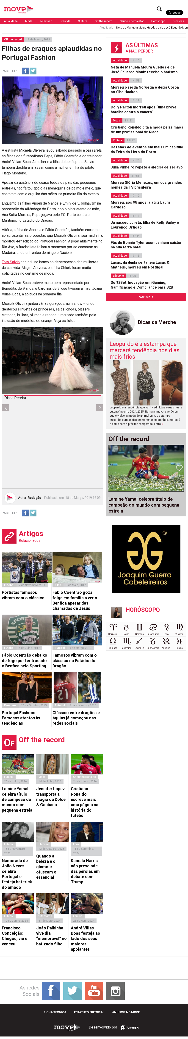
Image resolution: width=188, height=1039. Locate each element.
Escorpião (126, 648)
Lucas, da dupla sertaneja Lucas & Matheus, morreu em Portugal (140, 264)
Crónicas (178, 21)
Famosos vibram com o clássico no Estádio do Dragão (75, 660)
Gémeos (139, 634)
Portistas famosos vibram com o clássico (23, 595)
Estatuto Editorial (89, 1012)
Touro (126, 634)
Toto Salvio (11, 262)
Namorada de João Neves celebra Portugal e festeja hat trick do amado (17, 874)
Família (77, 916)
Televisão (46, 21)
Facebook (25, 71)
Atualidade (11, 21)
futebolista (45, 916)
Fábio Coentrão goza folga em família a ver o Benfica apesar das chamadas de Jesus (75, 600)
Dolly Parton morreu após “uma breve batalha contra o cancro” (144, 109)
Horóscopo (158, 21)
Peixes (179, 648)
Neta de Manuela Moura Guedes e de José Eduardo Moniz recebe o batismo (144, 69)
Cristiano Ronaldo (84, 777)
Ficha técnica (55, 1012)
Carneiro (112, 634)
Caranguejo (153, 634)
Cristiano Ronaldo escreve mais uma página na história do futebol (84, 802)
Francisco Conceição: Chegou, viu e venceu (14, 936)
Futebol (9, 585)
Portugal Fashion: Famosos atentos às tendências (21, 718)
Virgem (179, 634)
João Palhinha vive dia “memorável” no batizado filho (51, 936)
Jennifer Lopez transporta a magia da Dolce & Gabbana (51, 796)
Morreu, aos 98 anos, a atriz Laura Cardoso (140, 204)
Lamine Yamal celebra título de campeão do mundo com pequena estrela (17, 799)
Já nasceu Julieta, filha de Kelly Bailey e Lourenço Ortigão (145, 224)
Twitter (33, 71)
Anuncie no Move (126, 1012)
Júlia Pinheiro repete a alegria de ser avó (147, 167)
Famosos (10, 705)
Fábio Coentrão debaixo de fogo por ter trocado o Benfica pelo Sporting (24, 660)
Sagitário (139, 648)
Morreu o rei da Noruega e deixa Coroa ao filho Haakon (145, 89)
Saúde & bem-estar (132, 21)
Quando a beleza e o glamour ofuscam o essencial (46, 867)
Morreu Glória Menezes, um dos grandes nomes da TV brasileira (146, 184)
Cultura (82, 21)
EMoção (44, 844)
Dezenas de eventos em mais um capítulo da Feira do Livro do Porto (147, 149)
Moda (28, 21)
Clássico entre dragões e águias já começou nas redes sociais (76, 718)
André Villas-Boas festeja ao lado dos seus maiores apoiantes (85, 939)
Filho (58, 585)
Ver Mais (146, 297)
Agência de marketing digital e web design (129, 1027)
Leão (166, 634)
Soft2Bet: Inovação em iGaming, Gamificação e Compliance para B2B (142, 284)
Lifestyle (65, 21)
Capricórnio (153, 648)
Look (76, 844)
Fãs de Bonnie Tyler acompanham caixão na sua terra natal (146, 245)
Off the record (103, 21)
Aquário (166, 648)
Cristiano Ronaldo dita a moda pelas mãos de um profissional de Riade (147, 129)
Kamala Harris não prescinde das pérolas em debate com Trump (85, 871)
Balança (112, 648)
